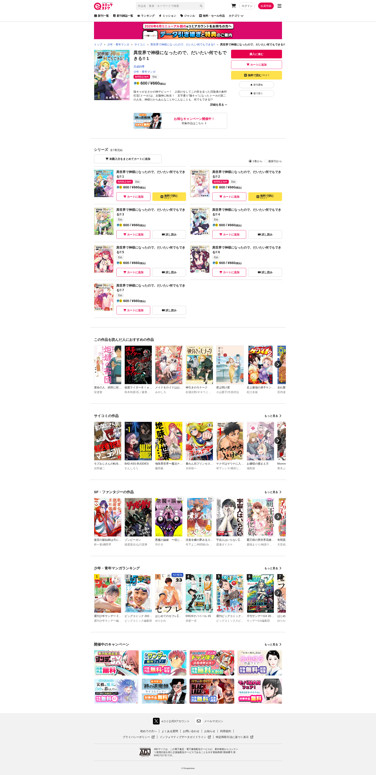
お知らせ (209, 731)
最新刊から (275, 161)
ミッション (169, 15)
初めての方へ (148, 731)
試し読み (171, 234)
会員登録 (265, 5)
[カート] (233, 5)
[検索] (201, 6)
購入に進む (256, 54)
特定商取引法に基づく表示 (234, 737)
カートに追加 (258, 64)
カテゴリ (234, 15)
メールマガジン (213, 721)
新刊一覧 (103, 15)
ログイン (247, 5)
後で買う (258, 93)
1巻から (257, 161)
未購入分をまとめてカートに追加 (129, 158)
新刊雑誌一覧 (125, 15)
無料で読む (258, 75)
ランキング (148, 15)
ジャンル (189, 15)
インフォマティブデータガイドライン (183, 737)
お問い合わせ (191, 731)
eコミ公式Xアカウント (172, 722)
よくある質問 (170, 731)
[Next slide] (278, 364)
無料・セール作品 (214, 15)
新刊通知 (258, 84)
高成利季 (139, 66)
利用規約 (225, 731)
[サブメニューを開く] (279, 5)
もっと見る (271, 415)
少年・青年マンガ (144, 71)
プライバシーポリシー (139, 737)
